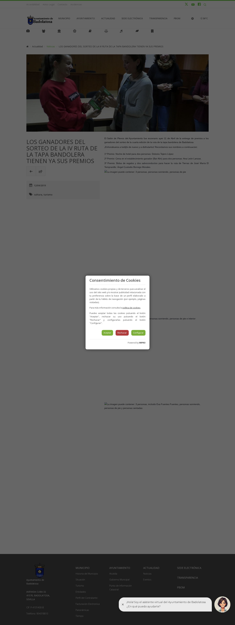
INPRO (142, 342)
